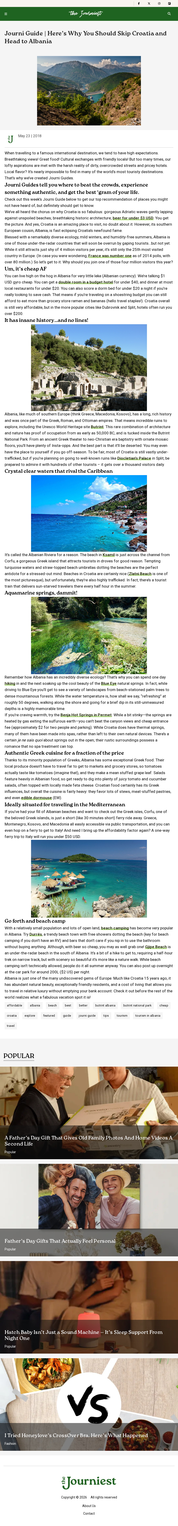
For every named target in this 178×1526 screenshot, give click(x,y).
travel (11, 1026)
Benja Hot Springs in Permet (86, 715)
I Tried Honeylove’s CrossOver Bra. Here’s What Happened (76, 1435)
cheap (163, 1005)
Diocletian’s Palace (134, 458)
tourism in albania (147, 1015)
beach (52, 1005)
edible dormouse (36, 797)
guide (67, 1015)
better (83, 1005)
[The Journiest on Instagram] (159, 3)
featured (49, 1015)
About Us (89, 1506)
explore (30, 1015)
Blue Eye (109, 683)
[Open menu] (5, 14)
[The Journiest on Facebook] (139, 3)
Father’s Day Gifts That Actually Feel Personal (60, 1241)
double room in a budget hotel (85, 282)
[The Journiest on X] (149, 3)
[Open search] (169, 14)
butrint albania (105, 1005)
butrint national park (137, 1005)
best (68, 1005)
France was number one (110, 255)
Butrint (97, 426)
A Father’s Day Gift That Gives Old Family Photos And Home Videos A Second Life (89, 1141)
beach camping (115, 928)
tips (106, 1015)
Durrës (35, 934)
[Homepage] (86, 13)
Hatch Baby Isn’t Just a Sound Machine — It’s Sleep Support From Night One (83, 1335)
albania (35, 1005)
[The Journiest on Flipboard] (169, 3)
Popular (10, 1152)
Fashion (10, 1443)
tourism (122, 1015)
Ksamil (109, 554)
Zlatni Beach (140, 573)
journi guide (87, 1015)
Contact (89, 1513)
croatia (12, 1015)
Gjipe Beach (156, 946)
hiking (10, 683)
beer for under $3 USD (133, 218)
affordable (14, 1005)
